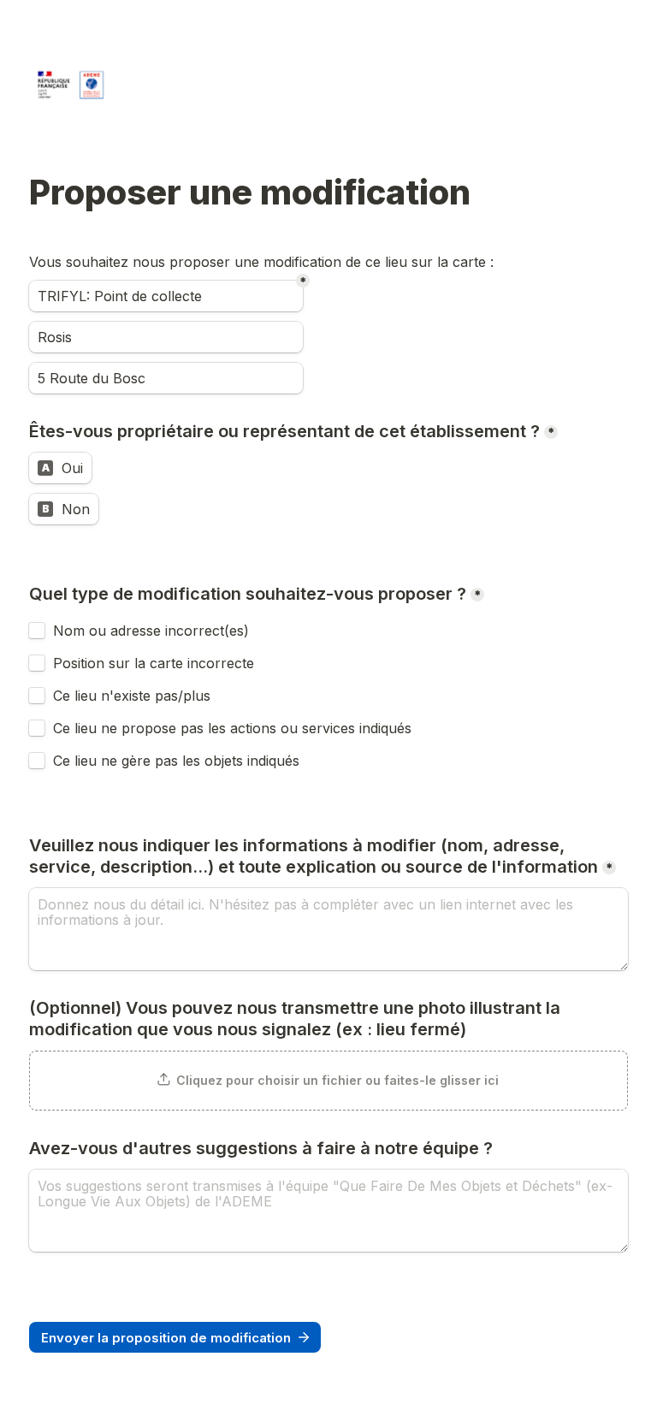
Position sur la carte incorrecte (155, 663)
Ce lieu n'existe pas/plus (131, 695)
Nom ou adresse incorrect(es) (151, 630)
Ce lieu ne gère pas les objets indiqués (176, 760)
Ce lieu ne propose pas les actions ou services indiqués (234, 728)
